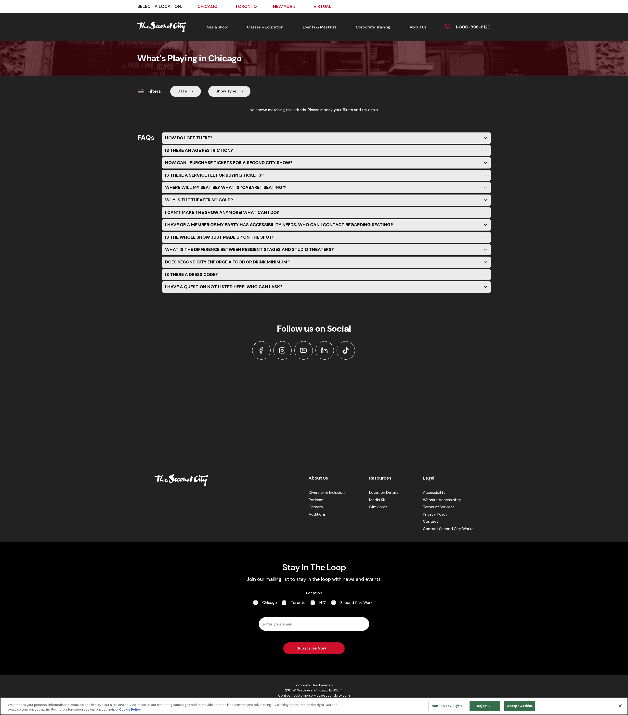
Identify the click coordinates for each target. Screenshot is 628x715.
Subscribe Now (311, 648)
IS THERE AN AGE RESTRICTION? (199, 150)
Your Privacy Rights (446, 706)
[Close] (620, 705)
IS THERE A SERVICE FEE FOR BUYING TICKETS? (214, 175)
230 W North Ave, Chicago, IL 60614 (314, 690)
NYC (323, 602)
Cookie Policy (130, 710)
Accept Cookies (520, 706)
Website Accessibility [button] (442, 499)
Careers (316, 506)
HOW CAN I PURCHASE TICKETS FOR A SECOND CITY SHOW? (229, 163)
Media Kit (377, 499)
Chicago (269, 602)
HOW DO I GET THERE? (188, 138)
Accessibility (434, 492)
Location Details (383, 492)
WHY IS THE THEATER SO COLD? (199, 200)
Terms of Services (439, 506)
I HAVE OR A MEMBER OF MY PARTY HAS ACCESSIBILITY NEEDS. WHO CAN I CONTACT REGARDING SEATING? (279, 225)
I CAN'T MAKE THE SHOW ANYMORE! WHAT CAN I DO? (222, 212)
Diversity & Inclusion (327, 492)
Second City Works (357, 602)
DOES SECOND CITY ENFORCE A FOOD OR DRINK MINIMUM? (227, 262)
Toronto (298, 602)
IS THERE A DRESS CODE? (191, 274)
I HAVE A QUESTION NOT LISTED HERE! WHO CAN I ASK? (224, 287)
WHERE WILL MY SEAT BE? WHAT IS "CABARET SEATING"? (226, 187)
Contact (430, 521)
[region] (314, 706)
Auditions (317, 514)
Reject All (484, 706)
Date (182, 91)
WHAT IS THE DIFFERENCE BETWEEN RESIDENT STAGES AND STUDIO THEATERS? (249, 249)
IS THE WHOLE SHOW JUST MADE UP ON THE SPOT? (220, 237)
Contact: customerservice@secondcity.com (314, 695)
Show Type (226, 91)
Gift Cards (378, 506)
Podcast (316, 499)
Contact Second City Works (448, 528)
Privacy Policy (435, 514)
